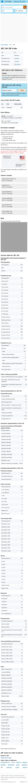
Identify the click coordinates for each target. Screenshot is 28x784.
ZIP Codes (8, 1)
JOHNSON (9, 767)
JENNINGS (24, 765)
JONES (17, 767)
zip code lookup (6, 77)
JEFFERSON (11, 765)
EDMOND (24, 762)
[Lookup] (24, 7)
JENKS (18, 765)
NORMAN (3, 765)
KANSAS (25, 767)
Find (22, 90)
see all (17, 58)
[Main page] (2, 1)
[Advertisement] (14, 29)
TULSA (13, 762)
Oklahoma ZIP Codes (6, 757)
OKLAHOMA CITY (5, 762)
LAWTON (18, 762)
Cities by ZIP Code (19, 1)
